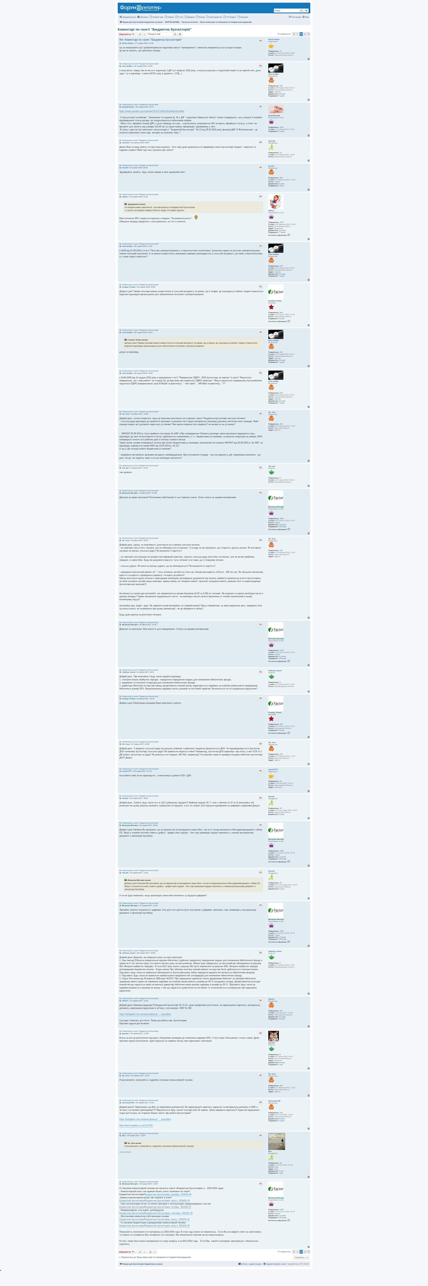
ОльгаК (271, 796)
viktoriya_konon (275, 670)
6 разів (281, 131)
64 (281, 781)
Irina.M (271, 166)
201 (281, 1011)
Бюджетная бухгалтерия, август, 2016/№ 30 (167, 1200)
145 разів (282, 526)
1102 (282, 127)
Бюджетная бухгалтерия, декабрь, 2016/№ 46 (168, 1194)
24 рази (282, 94)
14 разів (282, 230)
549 (281, 312)
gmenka (271, 1043)
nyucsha (271, 141)
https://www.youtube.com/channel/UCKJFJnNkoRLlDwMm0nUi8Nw (151, 111)
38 (281, 1163)
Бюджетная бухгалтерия (131, 1200)
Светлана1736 (274, 1101)
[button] (293, 34)
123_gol (271, 466)
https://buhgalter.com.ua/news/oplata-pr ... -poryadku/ (145, 1014)
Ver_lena (272, 412)
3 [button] (304, 34)
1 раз (281, 1064)
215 (281, 1113)
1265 (282, 518)
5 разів (282, 1062)
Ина (270, 1151)
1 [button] (297, 34)
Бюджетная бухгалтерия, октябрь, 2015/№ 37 (168, 1207)
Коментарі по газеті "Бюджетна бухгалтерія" (155, 29)
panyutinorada (274, 115)
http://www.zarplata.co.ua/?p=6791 (136, 1125)
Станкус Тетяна (275, 301)
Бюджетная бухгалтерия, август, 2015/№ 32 (167, 1219)
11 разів (282, 1017)
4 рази (281, 184)
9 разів (281, 318)
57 (281, 51)
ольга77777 (273, 769)
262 (281, 178)
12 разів (282, 524)
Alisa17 (271, 999)
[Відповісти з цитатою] (260, 40)
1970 (282, 222)
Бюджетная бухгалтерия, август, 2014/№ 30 (167, 1225)
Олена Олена (274, 39)
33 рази (282, 1019)
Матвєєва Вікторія (276, 507)
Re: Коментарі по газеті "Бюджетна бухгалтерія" (150, 39)
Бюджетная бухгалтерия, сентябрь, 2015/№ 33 (168, 1213)
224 (281, 86)
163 (281, 424)
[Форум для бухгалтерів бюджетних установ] (142, 8)
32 (281, 153)
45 (281, 808)
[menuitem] (142, 17)
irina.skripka (273, 74)
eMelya (271, 211)
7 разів (281, 96)
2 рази (281, 186)
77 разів (282, 232)
